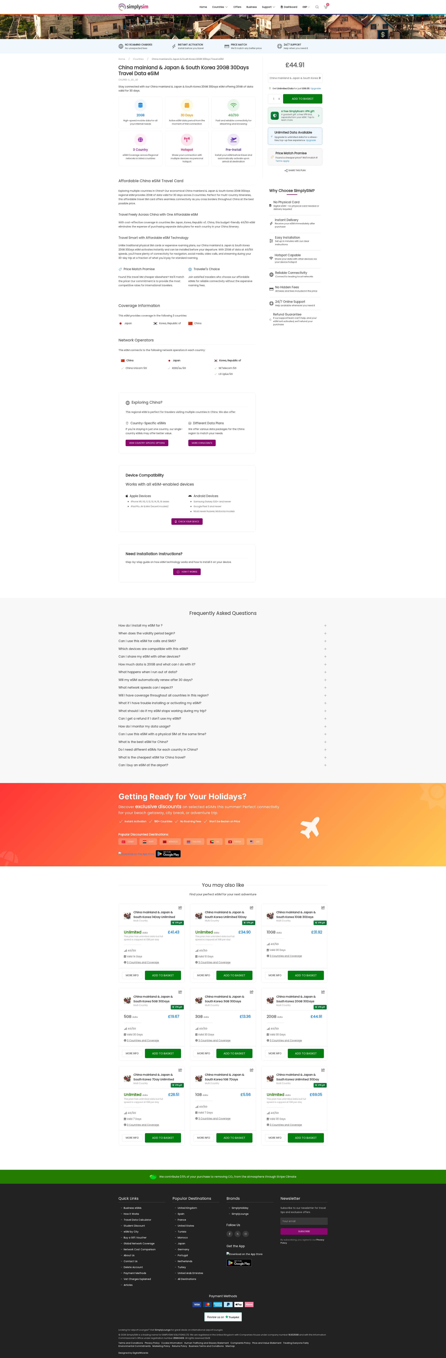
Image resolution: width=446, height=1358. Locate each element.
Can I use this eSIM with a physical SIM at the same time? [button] (162, 734)
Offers (237, 7)
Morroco (183, 1237)
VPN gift (178, 923)
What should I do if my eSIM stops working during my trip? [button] (162, 711)
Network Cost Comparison (140, 1249)
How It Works (189, 571)
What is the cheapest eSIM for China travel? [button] (151, 757)
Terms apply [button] (282, 160)
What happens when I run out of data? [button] (147, 672)
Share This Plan (297, 170)
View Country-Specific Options (147, 442)
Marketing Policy (161, 1346)
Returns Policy (179, 1346)
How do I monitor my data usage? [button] (144, 726)
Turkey (130, 842)
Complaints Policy (240, 1342)
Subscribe (304, 1231)
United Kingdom (187, 1208)
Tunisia (237, 842)
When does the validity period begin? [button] (146, 633)
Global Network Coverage (139, 1243)
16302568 (293, 1334)
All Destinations (187, 1279)
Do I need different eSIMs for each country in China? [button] (158, 749)
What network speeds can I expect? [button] (145, 687)
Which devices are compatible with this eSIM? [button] (153, 649)
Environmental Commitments (134, 1346)
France (182, 1220)
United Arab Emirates (190, 1273)
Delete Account (133, 1267)
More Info (132, 975)
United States (186, 1225)
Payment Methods (135, 1273)
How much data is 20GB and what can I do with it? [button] (156, 664)
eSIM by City (131, 1231)
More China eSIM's (202, 442)
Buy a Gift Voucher (135, 1237)
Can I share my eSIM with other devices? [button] (149, 656)
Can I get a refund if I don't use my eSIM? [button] (149, 718)
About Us (129, 1255)
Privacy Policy (152, 1342)
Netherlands (185, 1261)
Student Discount (134, 1225)
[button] (306, 7)
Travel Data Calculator (137, 1220)
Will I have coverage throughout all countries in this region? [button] (163, 695)
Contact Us (130, 1261)
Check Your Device (188, 521)
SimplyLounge (240, 1214)
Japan (181, 1243)
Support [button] (267, 7)
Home (203, 7)
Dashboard (290, 7)
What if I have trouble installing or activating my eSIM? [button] (159, 703)
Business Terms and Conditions (206, 1346)
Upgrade (316, 88)
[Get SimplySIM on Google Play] (168, 853)
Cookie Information (172, 1342)
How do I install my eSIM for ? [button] (140, 625)
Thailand (196, 842)
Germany (183, 1249)
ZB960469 (178, 1338)
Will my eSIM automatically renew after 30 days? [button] (155, 680)
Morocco (173, 842)
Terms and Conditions (130, 1342)
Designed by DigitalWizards (133, 1352)
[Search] (317, 7)
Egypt (151, 842)
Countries (138, 59)
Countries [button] (218, 7)
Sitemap (230, 1346)
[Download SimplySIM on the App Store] (136, 854)
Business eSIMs (132, 1208)
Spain (181, 1214)
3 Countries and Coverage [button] (143, 962)
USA (257, 842)
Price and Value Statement (266, 1342)
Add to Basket (303, 99)
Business (252, 7)
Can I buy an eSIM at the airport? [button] (143, 765)
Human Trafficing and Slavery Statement (206, 1342)
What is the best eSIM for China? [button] (143, 742)
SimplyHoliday (240, 1208)
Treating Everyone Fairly (296, 1342)
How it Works (131, 1214)
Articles (128, 1285)
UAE (217, 842)
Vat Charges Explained (137, 1279)
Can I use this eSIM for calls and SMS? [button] (147, 641)
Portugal (183, 1255)
